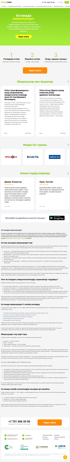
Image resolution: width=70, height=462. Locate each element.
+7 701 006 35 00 (19, 421)
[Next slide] (69, 81)
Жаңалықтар (46, 439)
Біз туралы (4, 6)
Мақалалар (56, 435)
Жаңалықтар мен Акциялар (35, 81)
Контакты (56, 439)
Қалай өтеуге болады (47, 435)
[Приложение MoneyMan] (57, 218)
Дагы (5, 133)
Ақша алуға (23, 36)
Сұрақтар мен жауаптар (58, 6)
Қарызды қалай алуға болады (14, 6)
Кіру (66, 2)
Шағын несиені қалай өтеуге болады (43, 6)
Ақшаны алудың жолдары (28, 6)
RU (58, 2)
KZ (61, 2)
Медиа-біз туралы (35, 145)
